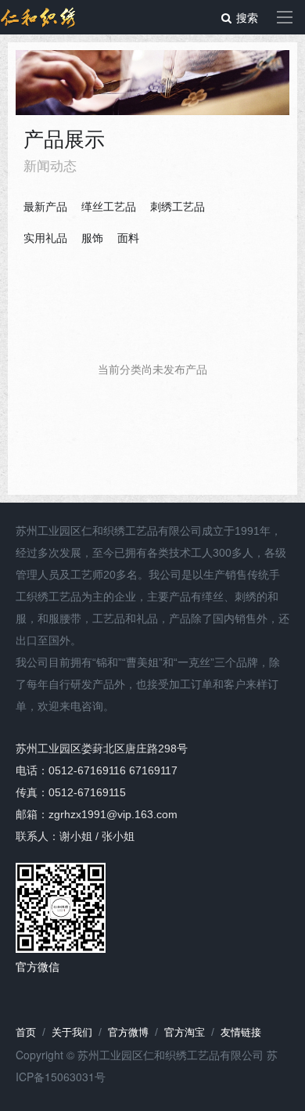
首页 (26, 1032)
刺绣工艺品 (177, 206)
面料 (128, 238)
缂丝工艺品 (108, 206)
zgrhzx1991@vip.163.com (113, 814)
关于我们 (72, 1032)
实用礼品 (45, 238)
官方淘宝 (184, 1032)
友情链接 (241, 1032)
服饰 (92, 238)
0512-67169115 (87, 792)
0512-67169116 (87, 770)
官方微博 (128, 1032)
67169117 (153, 770)
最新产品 (45, 206)
